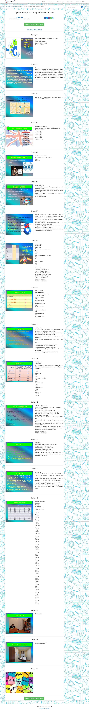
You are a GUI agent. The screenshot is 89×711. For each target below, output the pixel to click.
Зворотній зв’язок (44, 708)
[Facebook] (45, 18)
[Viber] (49, 18)
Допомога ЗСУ (80, 1)
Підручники (70, 1)
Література (51, 1)
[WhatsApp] (51, 18)
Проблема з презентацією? (34, 29)
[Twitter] (47, 18)
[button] (34, 24)
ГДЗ (43, 1)
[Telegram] (52, 18)
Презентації (60, 1)
